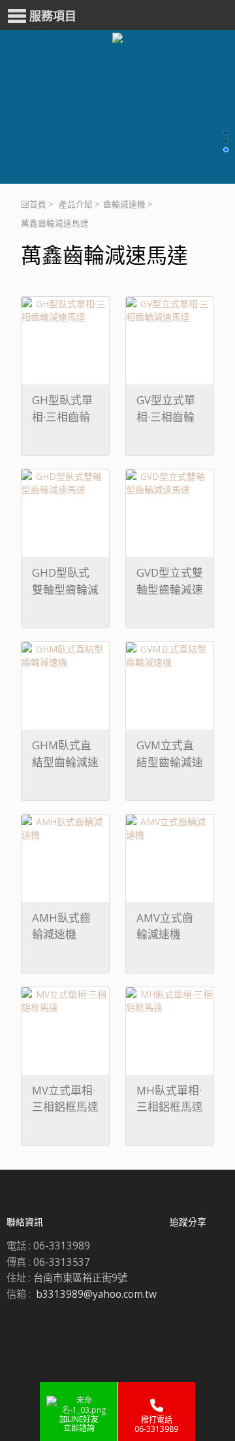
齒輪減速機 (124, 204)
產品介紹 (76, 204)
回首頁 (33, 204)
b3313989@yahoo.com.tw (96, 1294)
